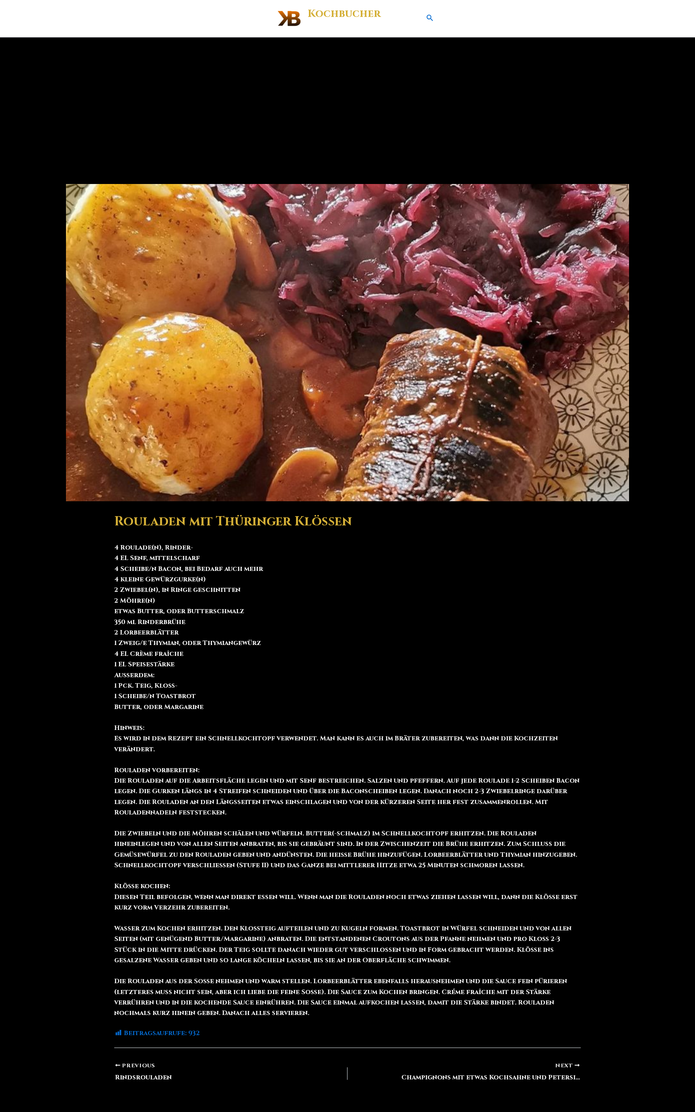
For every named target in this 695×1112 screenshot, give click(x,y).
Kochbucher (344, 14)
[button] (430, 18)
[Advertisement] (347, 97)
